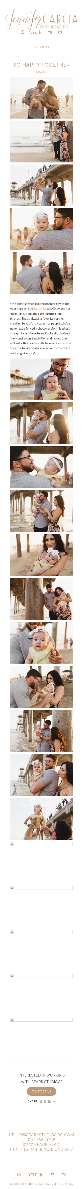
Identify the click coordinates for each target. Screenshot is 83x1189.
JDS (70, 1183)
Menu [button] (44, 47)
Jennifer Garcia (38, 1183)
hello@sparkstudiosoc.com (41, 1134)
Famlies (41, 72)
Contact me (64, 343)
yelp (34, 32)
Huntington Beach (39, 308)
